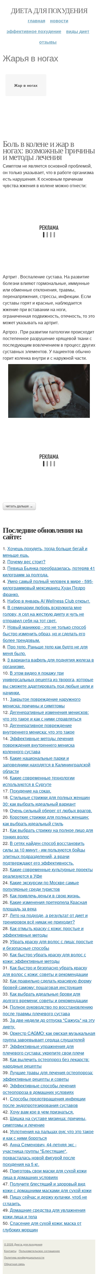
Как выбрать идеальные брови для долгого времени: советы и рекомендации (45, 997)
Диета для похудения (49, 10)
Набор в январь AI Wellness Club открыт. (48, 601)
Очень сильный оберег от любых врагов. (51, 810)
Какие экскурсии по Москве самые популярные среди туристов (41, 885)
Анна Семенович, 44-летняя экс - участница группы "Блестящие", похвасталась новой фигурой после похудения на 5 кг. (39, 1154)
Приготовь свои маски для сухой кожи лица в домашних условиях (45, 1174)
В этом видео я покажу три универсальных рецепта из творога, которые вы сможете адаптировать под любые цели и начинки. (48, 683)
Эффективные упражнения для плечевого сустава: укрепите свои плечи (43, 1049)
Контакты (10, 1251)
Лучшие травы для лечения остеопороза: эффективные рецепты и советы (48, 1075)
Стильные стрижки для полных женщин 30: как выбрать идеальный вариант (46, 800)
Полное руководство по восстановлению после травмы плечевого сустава (48, 1010)
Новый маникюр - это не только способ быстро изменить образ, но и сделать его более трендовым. (44, 633)
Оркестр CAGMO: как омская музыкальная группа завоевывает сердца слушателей (49, 1036)
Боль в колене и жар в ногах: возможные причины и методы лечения (49, 150)
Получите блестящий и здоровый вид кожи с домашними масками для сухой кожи (47, 1187)
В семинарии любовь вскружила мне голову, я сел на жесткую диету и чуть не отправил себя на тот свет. (43, 614)
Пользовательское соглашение (39, 1251)
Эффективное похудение (34, 31)
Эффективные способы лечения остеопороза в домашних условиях (39, 1088)
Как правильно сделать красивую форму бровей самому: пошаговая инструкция (47, 984)
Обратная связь (14, 1264)
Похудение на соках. (30, 791)
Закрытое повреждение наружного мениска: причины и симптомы (42, 702)
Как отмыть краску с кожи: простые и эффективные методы (43, 931)
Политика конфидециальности (24, 1257)
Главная (36, 20)
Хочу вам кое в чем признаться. (42, 1112)
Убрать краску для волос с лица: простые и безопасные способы (48, 944)
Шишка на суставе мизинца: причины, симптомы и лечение (44, 1121)
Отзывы (48, 42)
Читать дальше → (19, 506)
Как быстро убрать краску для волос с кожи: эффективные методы (44, 957)
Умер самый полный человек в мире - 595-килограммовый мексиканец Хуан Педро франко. (48, 587)
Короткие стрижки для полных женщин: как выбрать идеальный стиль (46, 820)
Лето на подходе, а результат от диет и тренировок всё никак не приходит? (45, 918)
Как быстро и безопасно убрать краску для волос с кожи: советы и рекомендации (45, 971)
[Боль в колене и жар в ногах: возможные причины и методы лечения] (49, 391)
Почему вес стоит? (26, 561)
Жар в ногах (26, 85)
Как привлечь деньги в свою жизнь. (45, 895)
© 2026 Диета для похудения (23, 1244)
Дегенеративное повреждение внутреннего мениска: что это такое (39, 728)
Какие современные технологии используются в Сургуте (39, 781)
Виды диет (77, 31)
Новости (59, 20)
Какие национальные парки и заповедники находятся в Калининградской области (46, 764)
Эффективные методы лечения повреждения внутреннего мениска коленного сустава (39, 745)
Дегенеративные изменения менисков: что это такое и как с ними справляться (46, 715)
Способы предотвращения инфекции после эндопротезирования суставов (44, 1102)
